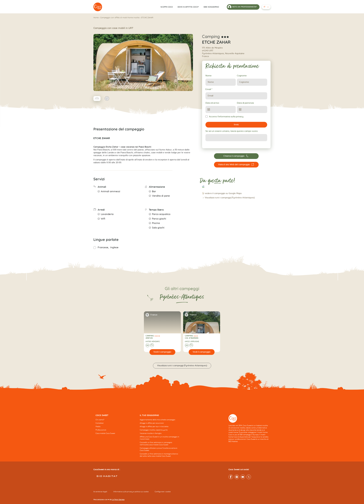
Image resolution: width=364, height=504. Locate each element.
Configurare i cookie (163, 491)
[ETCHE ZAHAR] (97, 7)
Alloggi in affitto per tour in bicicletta (154, 426)
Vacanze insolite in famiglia (150, 433)
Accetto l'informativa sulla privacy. (226, 117)
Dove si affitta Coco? (188, 7)
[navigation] (116, 426)
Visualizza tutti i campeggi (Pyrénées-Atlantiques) (230, 198)
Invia (236, 125)
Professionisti (101, 430)
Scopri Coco (167, 7)
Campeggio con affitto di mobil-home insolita (119, 18)
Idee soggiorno (211, 7)
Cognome (242, 76)
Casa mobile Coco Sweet (105, 433)
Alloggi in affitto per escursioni (152, 423)
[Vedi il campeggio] (162, 352)
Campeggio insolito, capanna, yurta (153, 430)
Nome (208, 76)
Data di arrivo (212, 103)
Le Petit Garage (118, 499)
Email (208, 89)
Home (96, 18)
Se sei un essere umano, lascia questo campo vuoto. (231, 131)
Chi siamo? (100, 420)
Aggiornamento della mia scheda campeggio (157, 420)
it (264, 7)
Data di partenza (245, 103)
